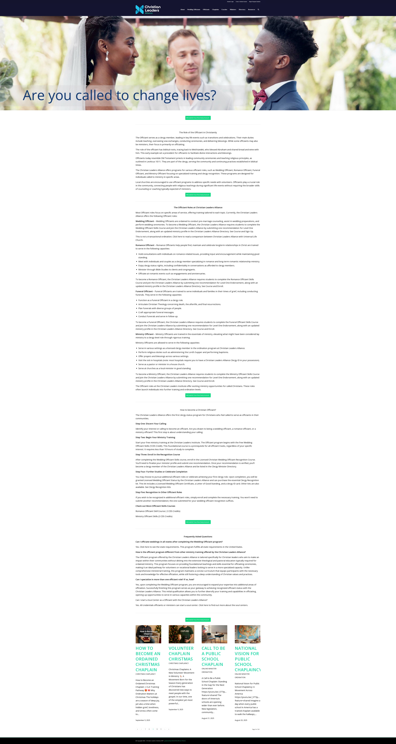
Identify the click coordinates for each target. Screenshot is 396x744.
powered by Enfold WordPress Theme (175, 741)
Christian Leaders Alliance (152, 415)
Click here (177, 236)
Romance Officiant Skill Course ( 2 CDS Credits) (158, 511)
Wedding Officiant (224, 170)
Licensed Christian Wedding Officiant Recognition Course (227, 459)
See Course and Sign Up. (242, 231)
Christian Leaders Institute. (187, 442)
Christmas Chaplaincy (146, 674)
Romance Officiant (243, 170)
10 (157, 729)
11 (161, 729)
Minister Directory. (228, 466)
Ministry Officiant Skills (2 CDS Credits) (154, 516)
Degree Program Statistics (254, 1)
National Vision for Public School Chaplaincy (248, 658)
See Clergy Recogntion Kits (158, 487)
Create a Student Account (241, 1)
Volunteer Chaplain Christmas (181, 653)
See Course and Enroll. (213, 286)
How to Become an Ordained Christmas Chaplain (148, 658)
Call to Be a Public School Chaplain (213, 656)
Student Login (230, 1)
